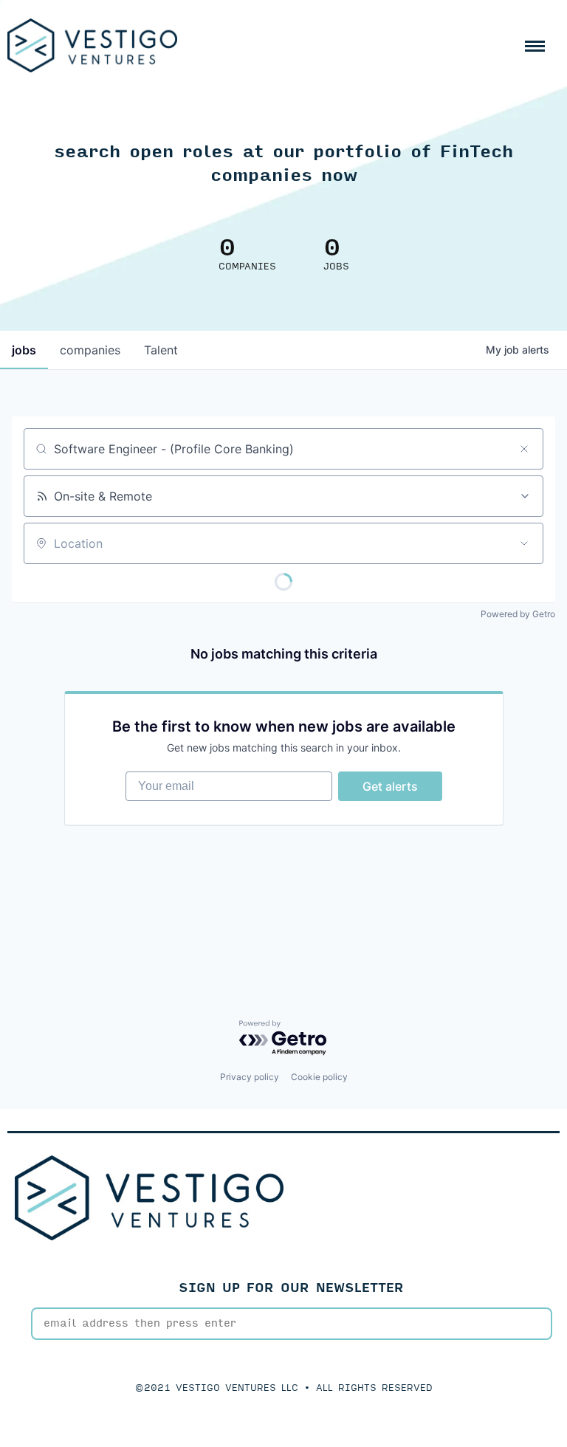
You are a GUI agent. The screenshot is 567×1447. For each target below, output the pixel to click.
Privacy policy (249, 1076)
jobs (24, 350)
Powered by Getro (518, 613)
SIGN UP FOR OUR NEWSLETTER (291, 1288)
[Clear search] (524, 449)
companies (90, 350)
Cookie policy (319, 1076)
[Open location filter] (524, 543)
